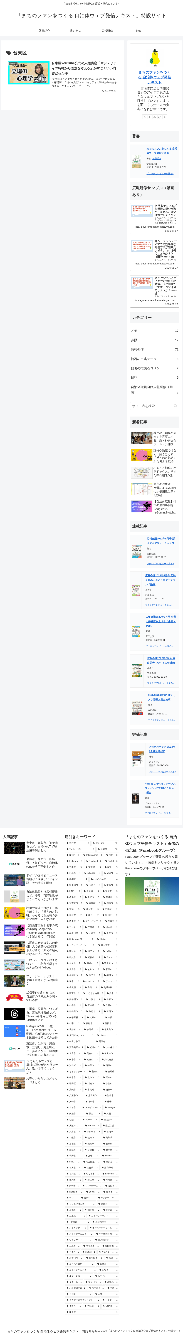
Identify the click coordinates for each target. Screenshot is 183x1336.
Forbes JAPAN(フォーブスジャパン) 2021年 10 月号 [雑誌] (160, 788)
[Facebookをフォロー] (149, 117)
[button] (175, 406)
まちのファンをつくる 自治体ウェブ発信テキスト (154, 77)
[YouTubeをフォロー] (154, 117)
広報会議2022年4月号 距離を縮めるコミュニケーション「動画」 (160, 580)
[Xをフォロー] (144, 117)
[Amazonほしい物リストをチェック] (164, 117)
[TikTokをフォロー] (159, 117)
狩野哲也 (156, 158)
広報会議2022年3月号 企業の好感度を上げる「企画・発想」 (161, 621)
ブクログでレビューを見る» (160, 173)
